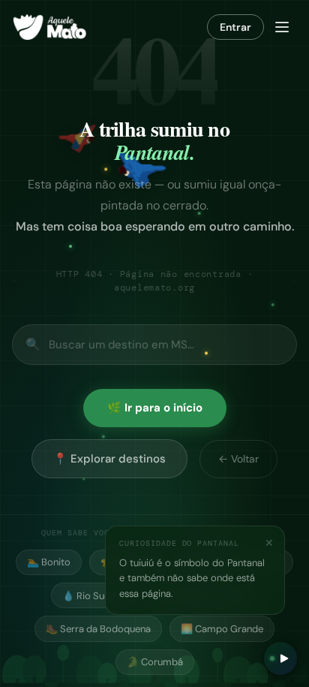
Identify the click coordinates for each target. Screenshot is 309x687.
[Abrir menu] (282, 27)
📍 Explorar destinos (109, 458)
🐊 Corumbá (155, 661)
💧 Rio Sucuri (91, 595)
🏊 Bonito (48, 562)
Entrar (235, 27)
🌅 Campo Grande (222, 628)
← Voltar (238, 459)
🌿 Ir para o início (154, 407)
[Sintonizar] (280, 658)
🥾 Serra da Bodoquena (98, 628)
